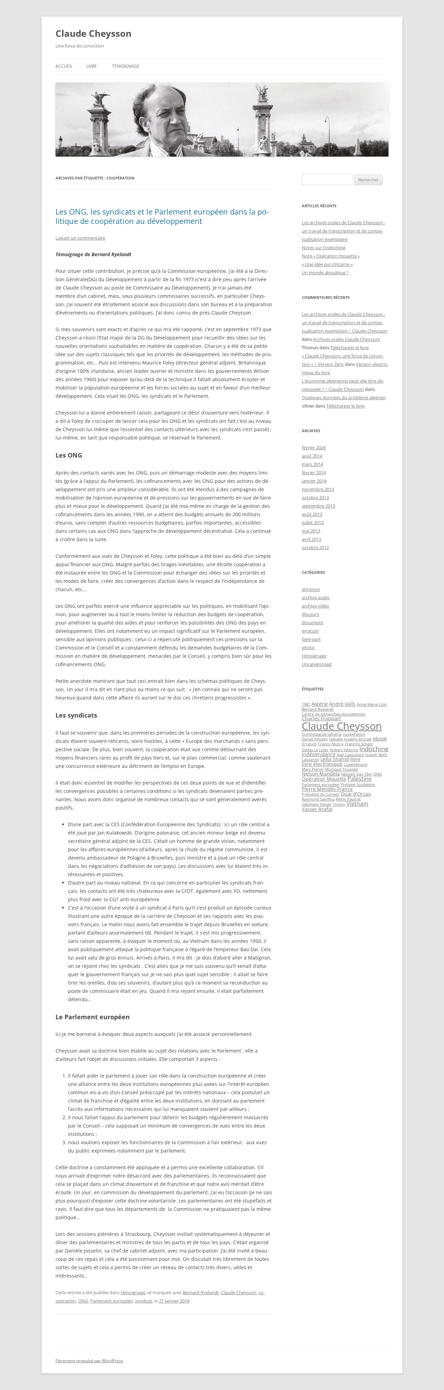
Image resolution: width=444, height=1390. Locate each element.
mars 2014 (312, 464)
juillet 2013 (313, 522)
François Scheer (359, 744)
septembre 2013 (318, 506)
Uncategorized (317, 664)
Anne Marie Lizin (372, 704)
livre (355, 759)
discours (310, 614)
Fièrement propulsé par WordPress (89, 1361)
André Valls (342, 704)
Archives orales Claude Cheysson (346, 339)
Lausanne (310, 759)
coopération (354, 734)
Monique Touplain (341, 769)
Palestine (360, 778)
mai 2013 (311, 531)
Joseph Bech (376, 754)
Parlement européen (111, 1301)
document (312, 622)
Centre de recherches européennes (333, 714)
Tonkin (339, 804)
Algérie (319, 704)
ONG (83, 1301)
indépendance (318, 754)
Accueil (64, 66)
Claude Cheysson (93, 33)
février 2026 (314, 447)
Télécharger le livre (350, 347)
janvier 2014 (314, 481)
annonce (311, 589)
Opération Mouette (324, 779)
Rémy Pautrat (348, 799)
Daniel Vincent (315, 739)
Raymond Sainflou (318, 799)
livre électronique (322, 764)
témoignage (133, 1292)
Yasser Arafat (317, 809)
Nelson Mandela (321, 773)
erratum (310, 631)
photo (308, 647)
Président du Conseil (320, 794)
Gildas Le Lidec (315, 749)
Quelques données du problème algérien (344, 397)
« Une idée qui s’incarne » (327, 264)
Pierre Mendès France (327, 789)
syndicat (143, 1301)
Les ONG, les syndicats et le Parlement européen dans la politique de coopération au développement (162, 216)
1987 (306, 704)
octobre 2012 (315, 547)
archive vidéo (315, 606)
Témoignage (125, 66)
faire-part (311, 639)
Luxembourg (355, 764)
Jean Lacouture (350, 754)
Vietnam (357, 803)
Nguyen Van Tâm (356, 774)
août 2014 (312, 456)
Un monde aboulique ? (325, 272)
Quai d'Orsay (356, 793)
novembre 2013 (318, 489)
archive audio (316, 597)
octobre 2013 (315, 497)
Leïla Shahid (335, 759)
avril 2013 (311, 539)
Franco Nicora (330, 744)
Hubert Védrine (344, 749)
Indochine (373, 749)
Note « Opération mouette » (331, 256)
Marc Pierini (313, 769)
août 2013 (312, 514)
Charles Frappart (321, 718)
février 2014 (314, 472)
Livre (91, 66)
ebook (380, 738)
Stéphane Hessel (316, 804)
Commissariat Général (322, 734)
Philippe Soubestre (358, 784)
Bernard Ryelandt (201, 1292)
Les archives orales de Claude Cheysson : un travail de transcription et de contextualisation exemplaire (343, 230)
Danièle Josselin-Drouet (350, 739)
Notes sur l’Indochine (323, 247)
